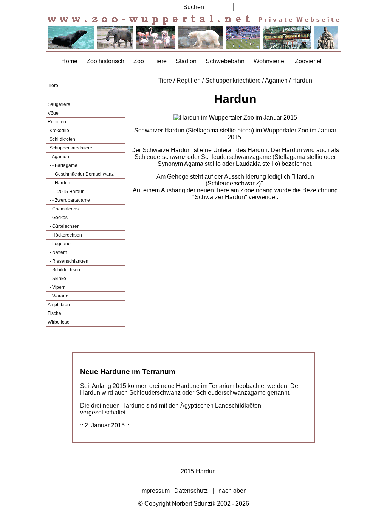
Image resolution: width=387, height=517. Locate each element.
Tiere (160, 61)
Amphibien (59, 304)
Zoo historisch (105, 61)
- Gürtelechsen (64, 226)
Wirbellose (59, 322)
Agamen (276, 80)
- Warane (58, 296)
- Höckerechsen (65, 235)
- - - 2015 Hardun (66, 191)
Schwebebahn (225, 61)
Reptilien (57, 122)
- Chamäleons (63, 209)
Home (69, 61)
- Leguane (59, 243)
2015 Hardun (198, 471)
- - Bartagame (62, 165)
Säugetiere (59, 104)
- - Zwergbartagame (69, 200)
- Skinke (57, 278)
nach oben (232, 490)
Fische (54, 313)
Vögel (54, 113)
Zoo (138, 61)
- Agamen (58, 156)
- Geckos (58, 217)
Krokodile (58, 130)
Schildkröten (61, 139)
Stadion (186, 61)
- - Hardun (59, 182)
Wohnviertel (270, 61)
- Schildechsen (64, 270)
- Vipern (57, 287)
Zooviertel (308, 61)
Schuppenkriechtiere (70, 148)
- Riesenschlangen (68, 261)
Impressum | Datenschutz (174, 490)
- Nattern (57, 252)
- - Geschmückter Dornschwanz (81, 174)
